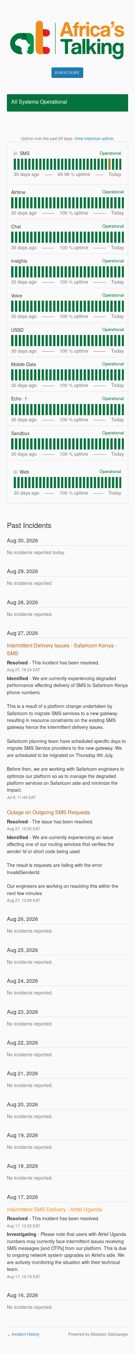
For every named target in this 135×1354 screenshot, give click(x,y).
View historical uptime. (94, 138)
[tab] (15, 164)
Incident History (23, 1334)
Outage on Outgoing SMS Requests (48, 812)
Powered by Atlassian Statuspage (98, 1334)
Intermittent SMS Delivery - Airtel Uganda (54, 1209)
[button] (67, 72)
